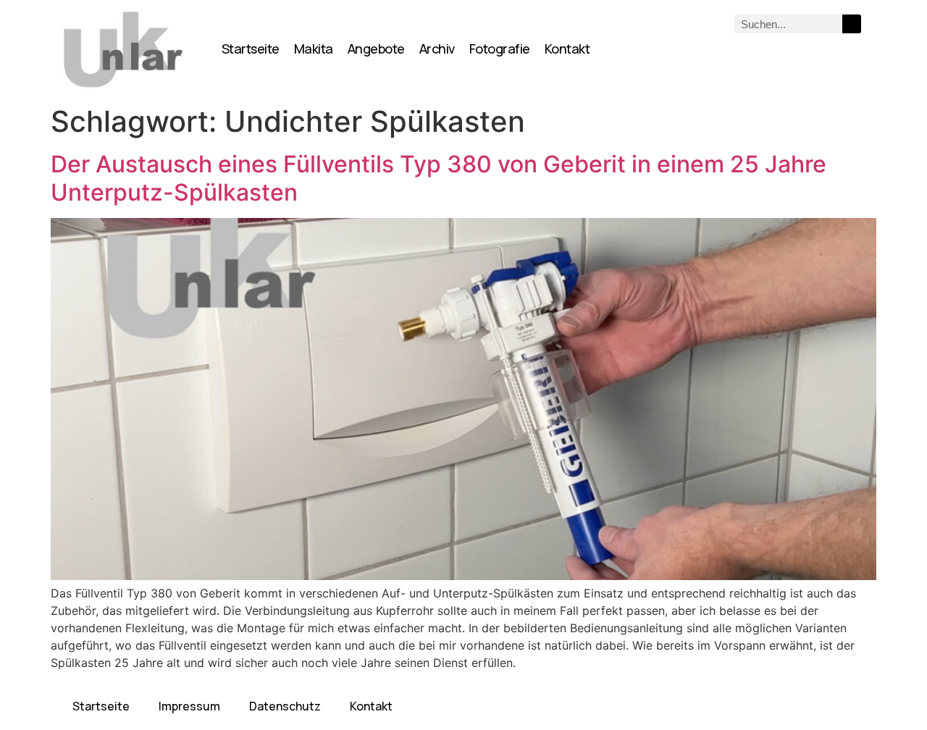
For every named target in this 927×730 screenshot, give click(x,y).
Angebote (376, 48)
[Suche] (851, 23)
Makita (313, 48)
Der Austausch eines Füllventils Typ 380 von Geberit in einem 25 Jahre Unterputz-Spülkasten (438, 178)
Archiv (437, 48)
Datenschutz (285, 706)
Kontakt (567, 48)
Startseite (251, 48)
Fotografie (499, 48)
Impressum (189, 706)
